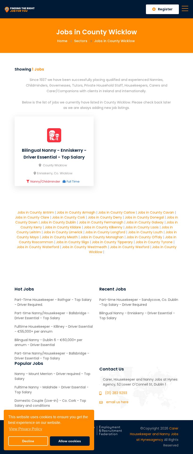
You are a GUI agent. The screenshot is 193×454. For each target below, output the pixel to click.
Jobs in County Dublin (58, 222)
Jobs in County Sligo (72, 242)
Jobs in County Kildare (63, 227)
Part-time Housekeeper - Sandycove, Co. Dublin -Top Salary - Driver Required (138, 302)
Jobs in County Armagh (76, 212)
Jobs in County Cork (68, 217)
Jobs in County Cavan (156, 212)
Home (62, 41)
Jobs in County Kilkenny (103, 227)
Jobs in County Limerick (63, 232)
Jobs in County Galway (145, 222)
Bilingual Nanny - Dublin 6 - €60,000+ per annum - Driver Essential (48, 342)
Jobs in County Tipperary (112, 242)
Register (165, 9)
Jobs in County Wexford (129, 247)
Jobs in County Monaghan (102, 237)
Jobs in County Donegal (144, 217)
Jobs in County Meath (60, 237)
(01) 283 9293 (116, 392)
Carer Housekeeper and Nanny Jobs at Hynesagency (154, 434)
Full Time (73, 181)
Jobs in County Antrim (35, 212)
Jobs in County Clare (32, 217)
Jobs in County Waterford (38, 247)
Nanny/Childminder (45, 181)
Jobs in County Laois (142, 227)
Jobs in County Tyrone (154, 242)
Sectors (80, 41)
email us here (117, 402)
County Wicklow (54, 165)
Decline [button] (28, 441)
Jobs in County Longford (105, 232)
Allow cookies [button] (69, 441)
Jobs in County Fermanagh (101, 222)
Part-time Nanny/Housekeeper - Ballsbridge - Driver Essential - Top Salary (52, 315)
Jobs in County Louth (145, 232)
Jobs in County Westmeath (84, 247)
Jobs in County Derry (105, 217)
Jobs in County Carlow (116, 212)
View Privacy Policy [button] (25, 429)
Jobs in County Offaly (144, 237)
